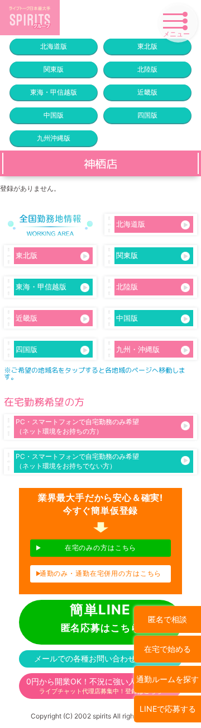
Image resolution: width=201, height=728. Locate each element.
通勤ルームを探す (167, 679)
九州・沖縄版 (138, 349)
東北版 (147, 46)
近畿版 (147, 92)
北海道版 (53, 46)
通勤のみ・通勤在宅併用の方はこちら (100, 573)
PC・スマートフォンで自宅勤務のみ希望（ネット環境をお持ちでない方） (77, 461)
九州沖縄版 (53, 138)
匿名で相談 (167, 619)
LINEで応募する (168, 708)
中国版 (54, 115)
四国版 (147, 115)
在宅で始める (167, 649)
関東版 (54, 69)
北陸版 (147, 69)
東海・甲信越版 (53, 92)
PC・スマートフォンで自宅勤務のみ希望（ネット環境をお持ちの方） (77, 426)
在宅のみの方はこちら (101, 547)
